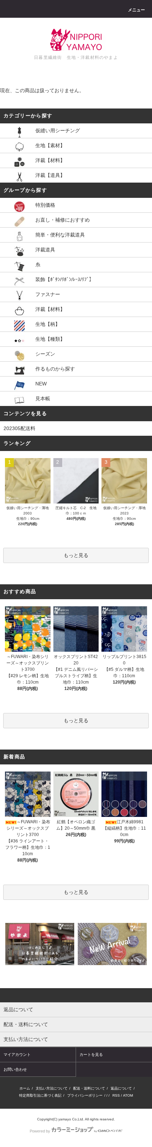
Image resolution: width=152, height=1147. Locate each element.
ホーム (24, 1088)
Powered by (40, 1131)
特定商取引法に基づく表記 (40, 1095)
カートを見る (91, 1054)
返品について (121, 1088)
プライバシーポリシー (85, 1095)
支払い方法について (52, 1088)
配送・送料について (89, 1088)
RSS (116, 1095)
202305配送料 (19, 428)
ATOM (128, 1095)
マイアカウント (17, 1054)
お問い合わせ (15, 1069)
